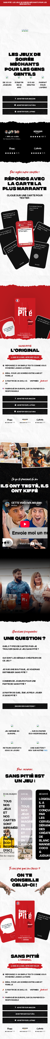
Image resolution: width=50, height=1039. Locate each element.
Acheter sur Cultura (26, 105)
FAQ (45, 750)
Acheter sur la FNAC (26, 111)
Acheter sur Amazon (26, 98)
